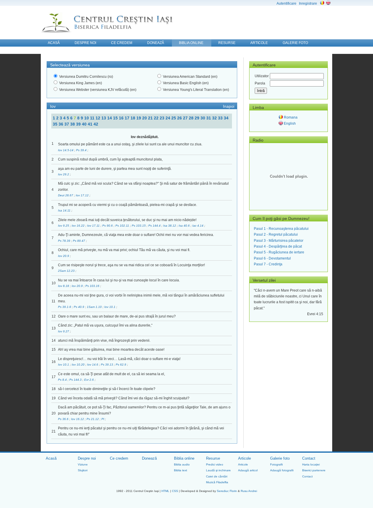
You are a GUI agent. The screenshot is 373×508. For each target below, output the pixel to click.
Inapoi (228, 106)
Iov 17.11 (94, 225)
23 (163, 118)
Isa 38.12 (170, 225)
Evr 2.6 (89, 379)
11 (93, 118)
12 (98, 118)
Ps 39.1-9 (65, 306)
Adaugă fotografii (281, 470)
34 (226, 118)
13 (104, 118)
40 (85, 124)
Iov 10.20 (78, 364)
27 (186, 118)
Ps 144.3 (75, 379)
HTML (165, 491)
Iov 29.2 (64, 174)
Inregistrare (308, 3)
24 (168, 118)
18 (133, 118)
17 (128, 118)
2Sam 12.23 (66, 270)
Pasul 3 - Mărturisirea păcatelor (278, 241)
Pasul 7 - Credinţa (268, 264)
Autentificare (286, 3)
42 (96, 124)
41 (91, 124)
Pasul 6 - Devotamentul (272, 258)
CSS (175, 491)
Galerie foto (280, 458)
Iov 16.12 (78, 419)
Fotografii (276, 464)
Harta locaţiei (311, 464)
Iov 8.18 (64, 285)
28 (192, 118)
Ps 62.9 (121, 364)
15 (116, 118)
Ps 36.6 (63, 419)
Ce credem (119, 458)
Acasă (51, 458)
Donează (149, 458)
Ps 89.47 (79, 240)
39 (79, 124)
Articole (244, 458)
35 (56, 124)
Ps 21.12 (93, 419)
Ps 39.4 (81, 150)
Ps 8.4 (63, 379)
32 (215, 118)
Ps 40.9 (79, 306)
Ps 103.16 (92, 285)
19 (139, 118)
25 (174, 118)
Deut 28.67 (66, 195)
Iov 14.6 (93, 364)
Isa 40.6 (185, 225)
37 (67, 124)
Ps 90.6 (108, 225)
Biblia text (180, 470)
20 (145, 118)
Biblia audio (182, 464)
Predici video (214, 464)
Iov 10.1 (110, 306)
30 (203, 118)
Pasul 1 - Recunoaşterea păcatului (281, 229)
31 (209, 118)
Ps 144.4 (154, 225)
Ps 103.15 (139, 225)
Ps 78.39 (64, 240)
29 (197, 118)
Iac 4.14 (198, 225)
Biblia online (184, 458)
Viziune (83, 464)
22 (157, 118)
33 (221, 118)
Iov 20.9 (64, 255)
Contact (308, 458)
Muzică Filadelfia (217, 482)
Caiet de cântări (216, 476)
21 (151, 118)
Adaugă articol (248, 470)
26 (180, 118)
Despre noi (87, 458)
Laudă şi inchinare (218, 470)
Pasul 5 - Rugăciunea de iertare (279, 252)
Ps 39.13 (107, 364)
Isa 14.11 (64, 210)
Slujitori (82, 470)
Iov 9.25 (64, 225)
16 (122, 118)
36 (61, 124)
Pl (103, 419)
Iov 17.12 (82, 195)
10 (87, 118)
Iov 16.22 (78, 225)
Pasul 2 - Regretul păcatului (276, 234)
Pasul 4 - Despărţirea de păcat (278, 246)
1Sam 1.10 (95, 306)
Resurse (213, 458)
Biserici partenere (314, 470)
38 (73, 124)
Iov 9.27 (64, 331)
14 (110, 118)
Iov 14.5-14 (66, 150)
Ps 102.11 (122, 225)
